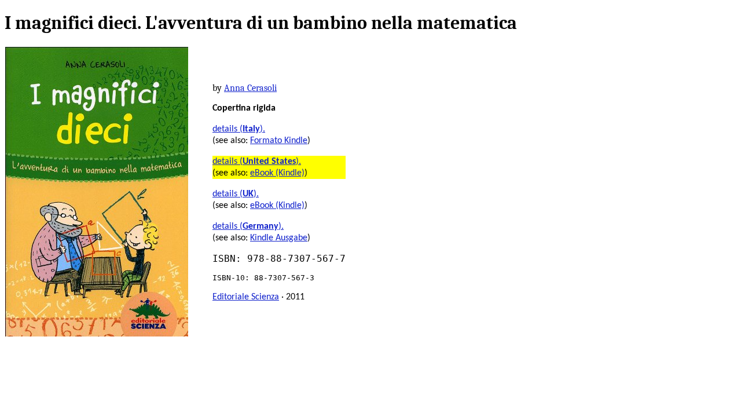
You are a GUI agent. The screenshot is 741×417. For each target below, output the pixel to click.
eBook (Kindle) (277, 173)
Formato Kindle (278, 140)
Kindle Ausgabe (278, 238)
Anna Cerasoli (250, 88)
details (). (238, 129)
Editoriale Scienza (245, 297)
